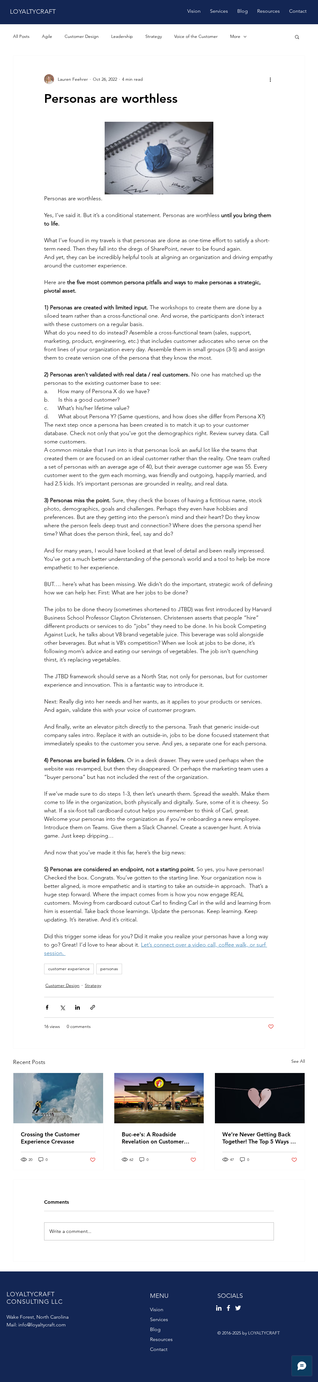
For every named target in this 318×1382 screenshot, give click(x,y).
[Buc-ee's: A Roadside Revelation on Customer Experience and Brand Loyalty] (159, 1098)
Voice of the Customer (196, 36)
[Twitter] (238, 1308)
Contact (158, 1349)
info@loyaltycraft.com (42, 1325)
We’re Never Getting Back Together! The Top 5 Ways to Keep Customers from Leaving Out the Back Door (259, 1138)
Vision (156, 1309)
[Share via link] (93, 1007)
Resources (161, 1339)
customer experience (69, 968)
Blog (155, 1329)
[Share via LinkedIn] (77, 1007)
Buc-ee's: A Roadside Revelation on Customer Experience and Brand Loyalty (153, 1138)
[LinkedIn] (219, 1308)
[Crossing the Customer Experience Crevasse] (58, 1098)
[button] (297, 36)
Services (159, 1319)
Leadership (122, 36)
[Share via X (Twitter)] (62, 1007)
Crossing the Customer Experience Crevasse (50, 1138)
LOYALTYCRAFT (33, 11)
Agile (47, 36)
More (235, 36)
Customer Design (82, 36)
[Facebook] (228, 1308)
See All (298, 1061)
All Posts (21, 36)
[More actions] (270, 79)
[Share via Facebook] (47, 1007)
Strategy (153, 36)
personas (109, 968)
